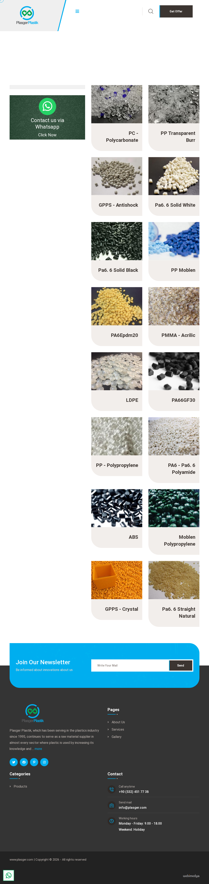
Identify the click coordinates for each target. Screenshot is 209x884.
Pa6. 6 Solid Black (117, 236)
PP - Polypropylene (116, 431)
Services (118, 729)
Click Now (47, 134)
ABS (130, 502)
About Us (118, 722)
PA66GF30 (181, 366)
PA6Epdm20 (122, 301)
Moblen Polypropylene (170, 502)
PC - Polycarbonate (115, 99)
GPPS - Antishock (117, 170)
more (38, 749)
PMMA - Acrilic (177, 301)
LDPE (129, 366)
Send (180, 665)
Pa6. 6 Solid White (174, 170)
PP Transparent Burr (171, 99)
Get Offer (176, 11)
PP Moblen (181, 236)
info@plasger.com (133, 808)
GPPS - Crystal (120, 575)
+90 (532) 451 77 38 (134, 792)
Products (20, 786)
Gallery (116, 737)
